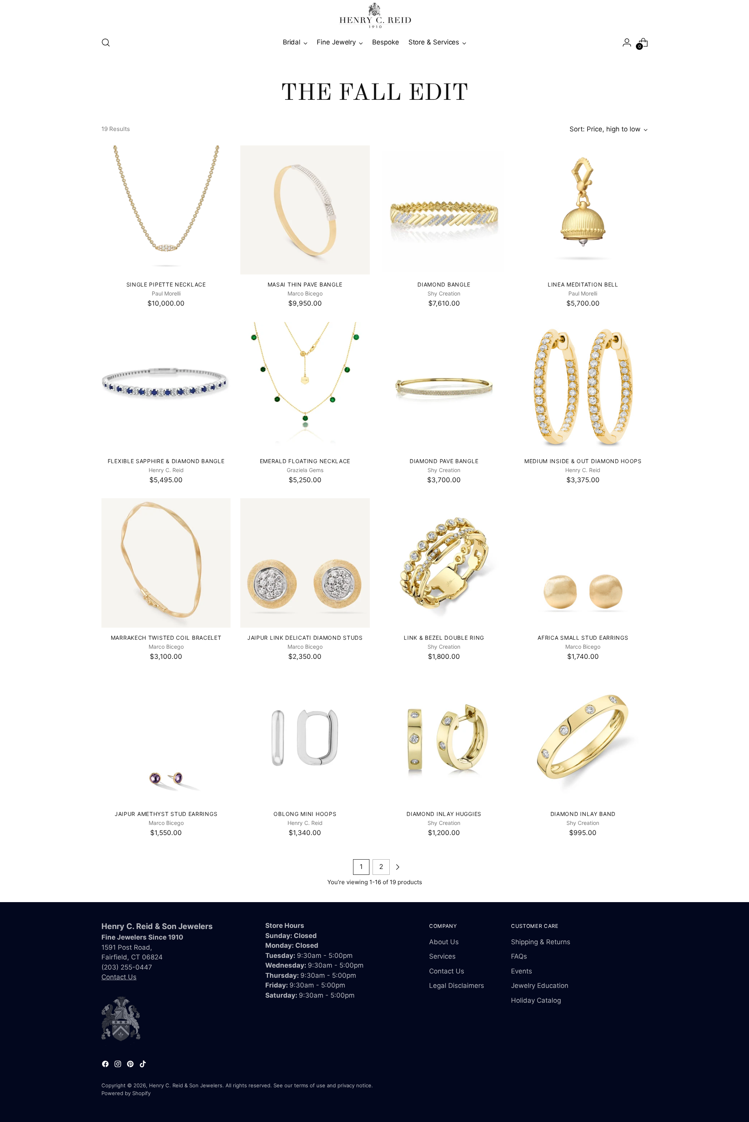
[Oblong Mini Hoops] (304, 739)
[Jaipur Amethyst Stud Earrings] (166, 739)
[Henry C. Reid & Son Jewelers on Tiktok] (143, 1065)
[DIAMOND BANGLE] (444, 209)
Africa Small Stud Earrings (583, 637)
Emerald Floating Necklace (305, 461)
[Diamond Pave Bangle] (444, 386)
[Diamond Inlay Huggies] (444, 739)
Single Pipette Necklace (166, 284)
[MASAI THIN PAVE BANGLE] (304, 209)
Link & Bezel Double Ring (444, 637)
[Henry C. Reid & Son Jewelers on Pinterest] (131, 1065)
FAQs (519, 956)
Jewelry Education (539, 985)
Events (521, 971)
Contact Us (119, 977)
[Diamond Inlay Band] (583, 739)
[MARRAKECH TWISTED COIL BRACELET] (166, 562)
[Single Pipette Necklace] (166, 209)
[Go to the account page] (627, 42)
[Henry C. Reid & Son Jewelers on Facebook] (106, 1065)
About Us (444, 942)
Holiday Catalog (536, 1000)
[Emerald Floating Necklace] (304, 386)
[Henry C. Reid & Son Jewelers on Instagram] (118, 1065)
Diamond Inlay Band (583, 814)
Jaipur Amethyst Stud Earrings (166, 814)
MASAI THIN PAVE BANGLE (305, 284)
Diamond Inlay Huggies (443, 814)
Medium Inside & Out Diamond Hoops (583, 461)
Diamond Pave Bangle (444, 461)
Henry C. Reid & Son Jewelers (185, 1085)
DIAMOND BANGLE (443, 284)
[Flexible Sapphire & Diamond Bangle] (166, 386)
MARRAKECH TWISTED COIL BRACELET (166, 637)
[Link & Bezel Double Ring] (444, 562)
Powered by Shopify (126, 1093)
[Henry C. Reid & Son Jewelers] (374, 15)
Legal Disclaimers (456, 985)
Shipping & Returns (540, 942)
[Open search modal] (106, 42)
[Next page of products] (397, 867)
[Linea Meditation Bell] (583, 209)
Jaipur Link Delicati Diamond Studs (305, 637)
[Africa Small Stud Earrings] (583, 562)
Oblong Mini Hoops (304, 814)
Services (442, 956)
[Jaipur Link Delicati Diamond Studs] (304, 562)
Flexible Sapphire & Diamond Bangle (166, 461)
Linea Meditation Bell (583, 284)
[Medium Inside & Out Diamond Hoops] (583, 386)
